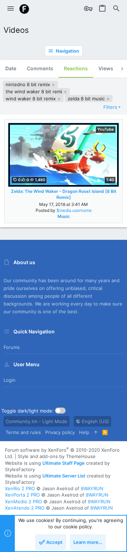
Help (84, 432)
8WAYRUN (92, 488)
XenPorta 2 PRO (22, 495)
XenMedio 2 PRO (23, 501)
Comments (40, 68)
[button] (11, 9)
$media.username (74, 210)
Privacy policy (60, 432)
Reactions (76, 68)
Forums (12, 347)
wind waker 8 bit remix (31, 98)
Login (10, 380)
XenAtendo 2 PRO (24, 508)
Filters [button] (110, 107)
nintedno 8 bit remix (29, 84)
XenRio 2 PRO (20, 488)
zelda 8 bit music (87, 98)
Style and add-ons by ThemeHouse (57, 456)
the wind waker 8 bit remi (35, 91)
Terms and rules (23, 432)
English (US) (94, 421)
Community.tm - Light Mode (36, 421)
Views (105, 68)
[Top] (95, 432)
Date (10, 68)
